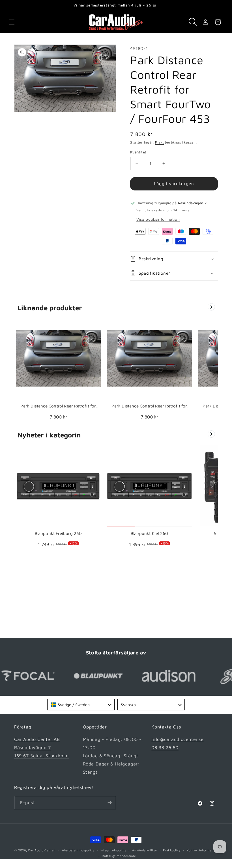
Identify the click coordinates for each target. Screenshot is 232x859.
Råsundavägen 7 (32, 747)
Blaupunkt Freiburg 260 (58, 533)
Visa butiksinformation (158, 219)
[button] (12, 22)
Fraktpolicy (172, 850)
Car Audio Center (41, 850)
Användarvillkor (144, 850)
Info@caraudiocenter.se (177, 739)
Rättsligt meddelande (119, 856)
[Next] (211, 307)
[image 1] (58, 358)
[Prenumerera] (109, 802)
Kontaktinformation (202, 850)
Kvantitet (138, 152)
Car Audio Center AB (37, 739)
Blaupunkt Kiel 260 (149, 533)
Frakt (159, 142)
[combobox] (81, 704)
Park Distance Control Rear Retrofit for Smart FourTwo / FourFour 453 (58, 406)
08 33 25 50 (165, 747)
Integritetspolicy (113, 850)
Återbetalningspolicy (78, 850)
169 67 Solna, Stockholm (41, 755)
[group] (58, 370)
